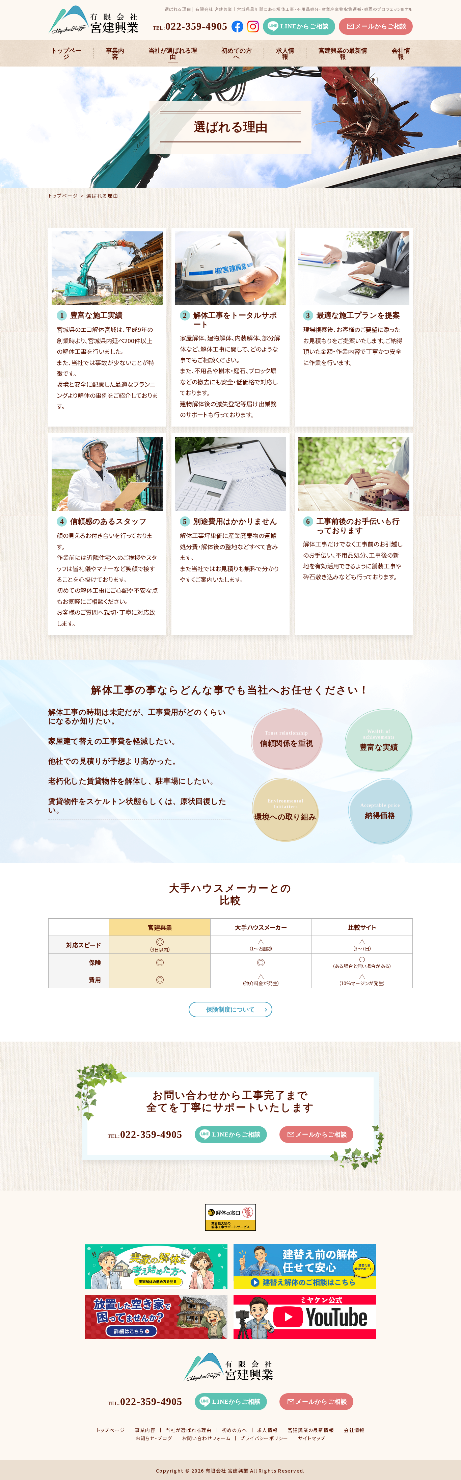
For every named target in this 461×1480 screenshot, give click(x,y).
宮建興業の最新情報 (343, 53)
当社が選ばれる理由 (172, 53)
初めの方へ (234, 1430)
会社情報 (401, 53)
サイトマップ (311, 1438)
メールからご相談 (381, 26)
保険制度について (230, 1009)
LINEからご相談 (304, 26)
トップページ (66, 53)
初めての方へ (236, 53)
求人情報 (285, 53)
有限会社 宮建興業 (227, 1470)
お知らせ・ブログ (153, 1438)
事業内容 (115, 53)
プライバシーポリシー (264, 1438)
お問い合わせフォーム (206, 1438)
